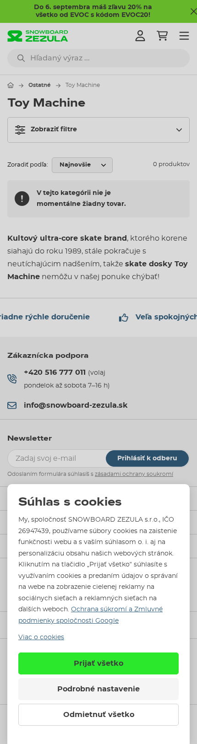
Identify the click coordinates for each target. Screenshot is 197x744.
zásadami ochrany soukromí (134, 474)
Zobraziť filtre (54, 129)
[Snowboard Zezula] (37, 36)
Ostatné (39, 85)
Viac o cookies (41, 637)
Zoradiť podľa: (27, 165)
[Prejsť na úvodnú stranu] (10, 85)
